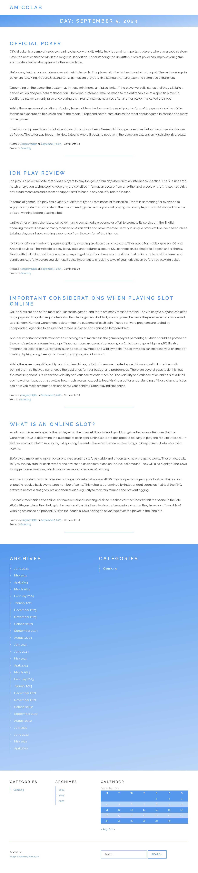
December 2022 (25, 693)
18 (107, 815)
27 (131, 820)
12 (119, 809)
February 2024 (24, 596)
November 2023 (25, 617)
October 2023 (23, 624)
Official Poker (35, 43)
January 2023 (23, 686)
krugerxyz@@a (29, 143)
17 (181, 809)
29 (156, 820)
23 (169, 815)
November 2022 (25, 700)
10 (181, 804)
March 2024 (22, 589)
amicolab (26, 7)
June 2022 (21, 734)
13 (131, 809)
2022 (61, 800)
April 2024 (21, 582)
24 (181, 815)
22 (156, 815)
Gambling (25, 148)
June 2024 (21, 568)
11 (107, 809)
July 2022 (20, 727)
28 (144, 820)
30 (169, 820)
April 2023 (21, 665)
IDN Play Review (38, 173)
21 (144, 815)
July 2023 (20, 644)
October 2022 (23, 707)
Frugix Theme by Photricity (24, 856)
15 (157, 809)
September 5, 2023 (51, 143)
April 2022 (21, 748)
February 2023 (24, 679)
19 (119, 815)
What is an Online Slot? (53, 424)
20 (131, 815)
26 (119, 820)
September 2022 (26, 714)
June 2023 (21, 651)
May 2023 (20, 658)
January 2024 (23, 603)
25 (107, 820)
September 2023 (26, 630)
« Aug (104, 829)
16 (169, 809)
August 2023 (23, 637)
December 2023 (25, 610)
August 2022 (23, 720)
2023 (61, 795)
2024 (61, 789)
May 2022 (20, 741)
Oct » (112, 829)
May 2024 (20, 575)
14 (144, 809)
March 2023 (22, 672)
